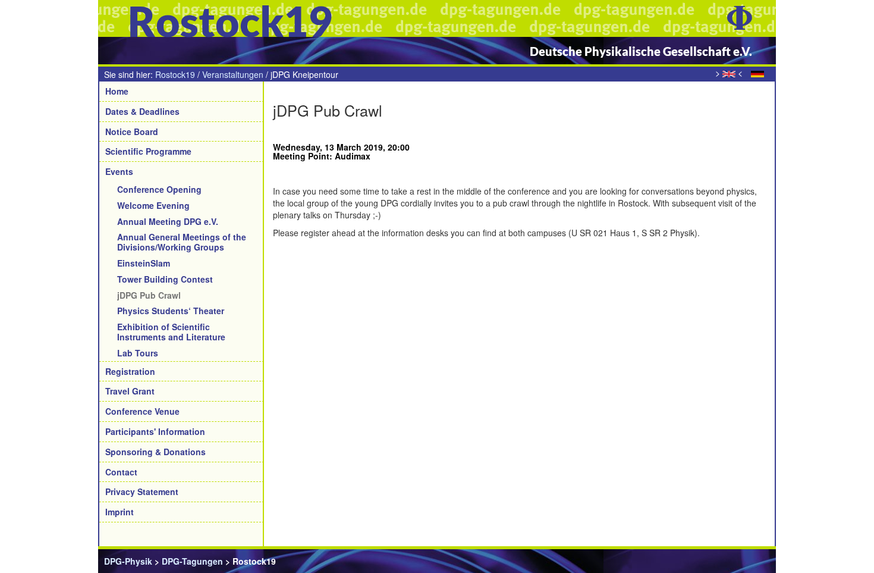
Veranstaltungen (232, 74)
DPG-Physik (128, 561)
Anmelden (749, 561)
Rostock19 (175, 74)
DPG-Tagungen (192, 561)
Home (116, 91)
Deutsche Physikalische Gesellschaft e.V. (641, 51)
